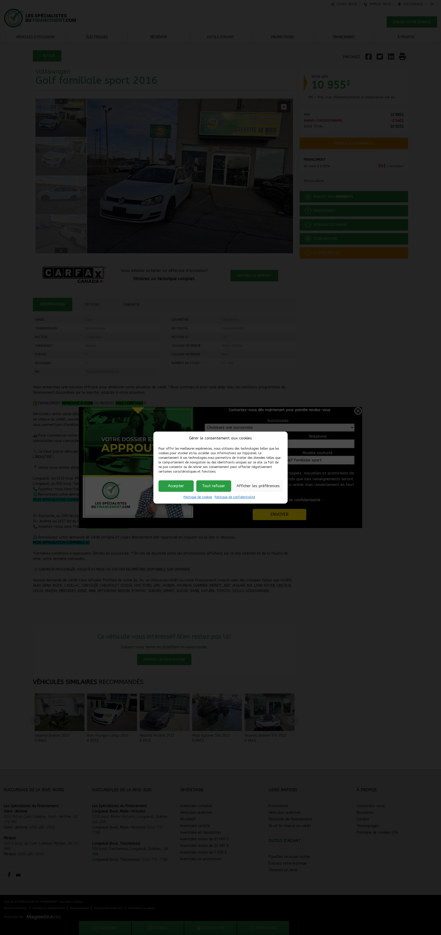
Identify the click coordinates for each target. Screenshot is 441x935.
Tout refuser (213, 486)
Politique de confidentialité (235, 497)
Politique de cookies (197, 497)
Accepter (176, 486)
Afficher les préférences (258, 486)
